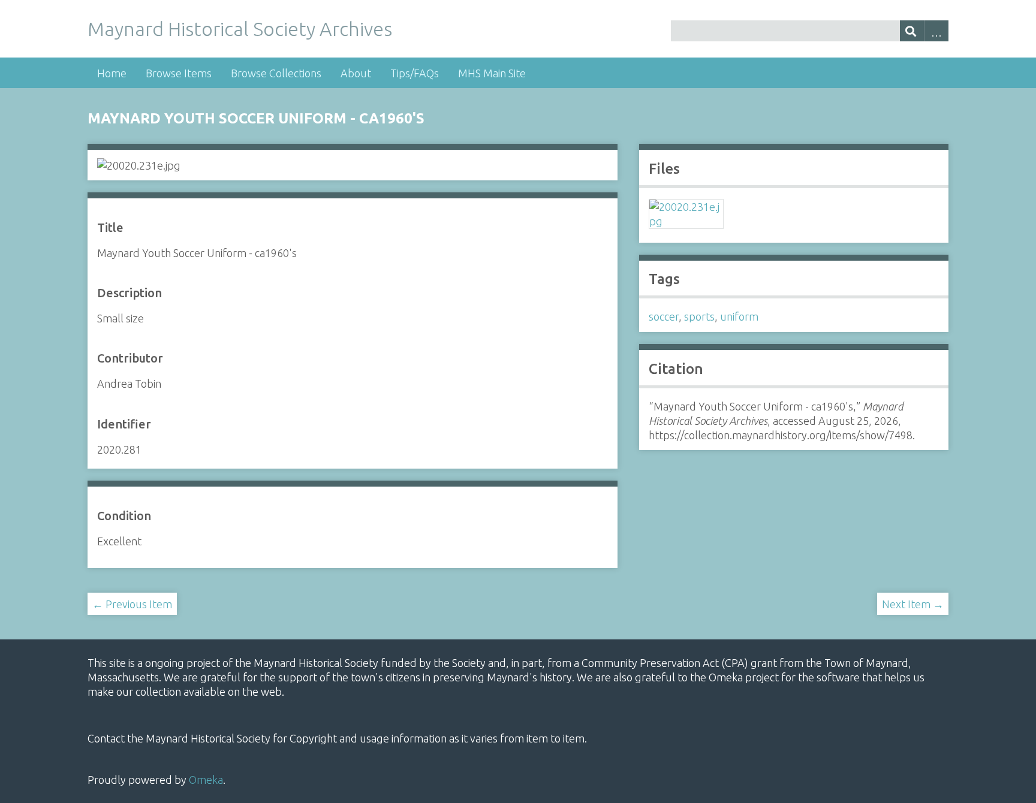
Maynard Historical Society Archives (240, 29)
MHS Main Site (492, 73)
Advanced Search (936, 30)
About (356, 73)
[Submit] (912, 30)
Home (112, 73)
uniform (739, 316)
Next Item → (913, 604)
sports (699, 316)
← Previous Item (132, 604)
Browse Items (179, 73)
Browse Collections (276, 73)
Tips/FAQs (414, 73)
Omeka (206, 780)
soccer (664, 316)
